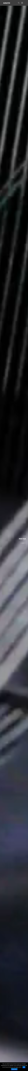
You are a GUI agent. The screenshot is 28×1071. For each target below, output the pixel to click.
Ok (23, 1067)
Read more (14, 1069)
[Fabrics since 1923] (6, 3)
